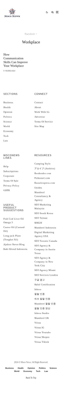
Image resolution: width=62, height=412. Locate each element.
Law (5, 140)
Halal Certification (44, 284)
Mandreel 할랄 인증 (45, 303)
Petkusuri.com (42, 178)
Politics (7, 116)
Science (7, 121)
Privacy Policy (11, 185)
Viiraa (37, 322)
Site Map (39, 126)
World (6, 126)
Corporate (8, 176)
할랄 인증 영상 (42, 308)
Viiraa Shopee (42, 337)
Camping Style (42, 163)
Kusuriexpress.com (44, 183)
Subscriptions (10, 171)
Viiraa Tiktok (41, 342)
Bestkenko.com (42, 173)
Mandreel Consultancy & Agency (42, 196)
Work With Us (41, 112)
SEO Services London (46, 275)
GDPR (6, 190)
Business (8, 102)
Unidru (38, 187)
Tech (6, 136)
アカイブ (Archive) (44, 168)
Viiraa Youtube (42, 332)
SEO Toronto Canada (45, 241)
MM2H (38, 222)
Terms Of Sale (10, 180)
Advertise (39, 116)
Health (7, 107)
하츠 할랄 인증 (42, 299)
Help (6, 166)
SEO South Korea (43, 213)
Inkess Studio (41, 313)
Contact (38, 102)
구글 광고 (39, 280)
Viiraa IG (39, 327)
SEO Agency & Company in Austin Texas (44, 249)
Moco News (26, 362)
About (37, 107)
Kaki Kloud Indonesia (15, 249)
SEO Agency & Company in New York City (43, 262)
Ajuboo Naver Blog (14, 244)
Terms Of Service (43, 121)
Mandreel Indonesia (45, 227)
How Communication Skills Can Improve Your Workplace (15, 60)
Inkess (37, 289)
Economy (8, 131)
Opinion (7, 112)
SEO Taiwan (41, 218)
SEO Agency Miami (45, 270)
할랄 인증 (39, 294)
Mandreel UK (41, 318)
